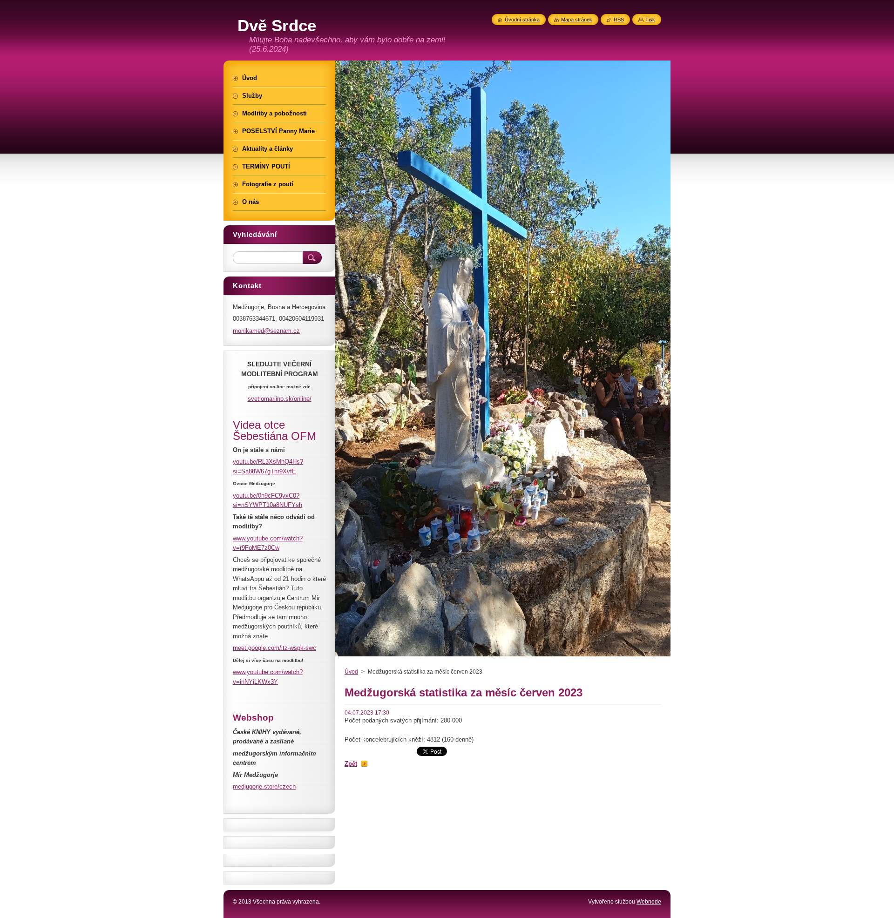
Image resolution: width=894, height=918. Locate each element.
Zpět (351, 763)
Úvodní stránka (522, 19)
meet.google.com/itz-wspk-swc (274, 647)
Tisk (650, 19)
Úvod (351, 672)
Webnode (649, 901)
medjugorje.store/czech (264, 786)
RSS (619, 19)
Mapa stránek (576, 19)
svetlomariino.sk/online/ (280, 398)
